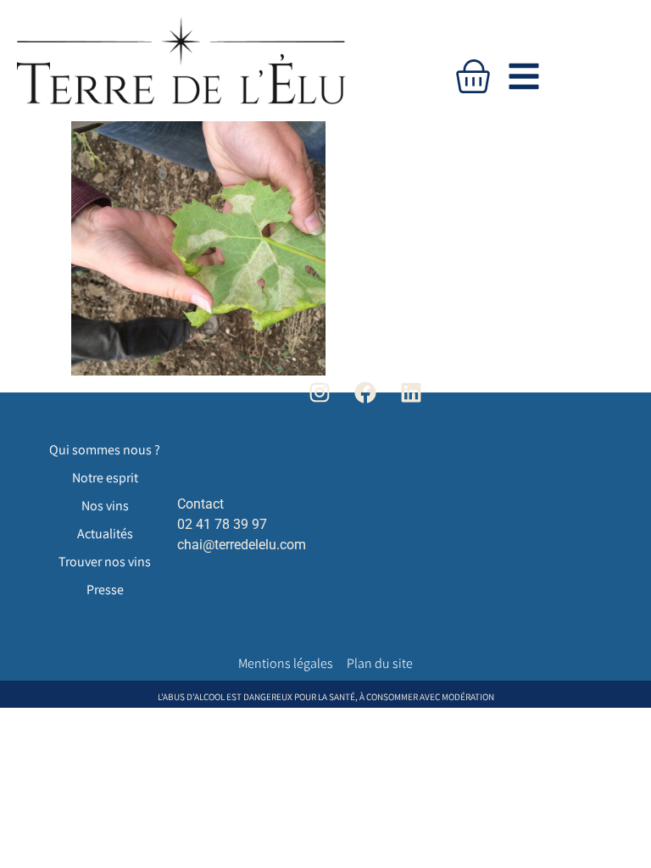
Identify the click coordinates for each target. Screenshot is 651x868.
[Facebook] (366, 392)
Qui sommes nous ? (104, 450)
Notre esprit (105, 478)
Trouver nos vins (104, 561)
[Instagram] (319, 392)
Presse (105, 589)
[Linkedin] (411, 392)
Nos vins (105, 506)
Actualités (105, 533)
